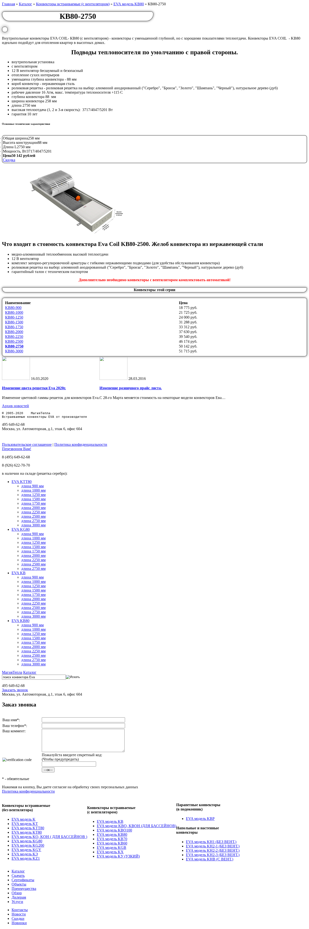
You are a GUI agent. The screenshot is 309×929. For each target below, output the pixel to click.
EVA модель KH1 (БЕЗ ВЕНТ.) (211, 842)
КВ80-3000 (14, 351)
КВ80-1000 (14, 312)
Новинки (19, 923)
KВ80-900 (13, 308)
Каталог (25, 4)
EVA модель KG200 (28, 845)
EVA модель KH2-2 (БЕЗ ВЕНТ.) (212, 850)
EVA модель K (23, 819)
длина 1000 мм (33, 490)
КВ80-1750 (14, 327)
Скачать (18, 875)
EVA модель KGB (111, 847)
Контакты (20, 910)
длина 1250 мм (33, 495)
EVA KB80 (20, 621)
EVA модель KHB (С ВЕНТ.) (209, 859)
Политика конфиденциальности (80, 444)
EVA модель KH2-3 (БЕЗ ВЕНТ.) (212, 855)
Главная (8, 4)
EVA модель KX (110, 852)
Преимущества (24, 889)
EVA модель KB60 (112, 843)
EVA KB (19, 573)
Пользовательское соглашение (27, 444)
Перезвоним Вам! (16, 449)
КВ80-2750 (14, 346)
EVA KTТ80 (22, 482)
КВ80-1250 (14, 317)
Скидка (9, 160)
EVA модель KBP (200, 819)
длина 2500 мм (33, 516)
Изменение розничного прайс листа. (130, 388)
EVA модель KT (25, 824)
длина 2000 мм (33, 508)
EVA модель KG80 (27, 841)
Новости (19, 914)
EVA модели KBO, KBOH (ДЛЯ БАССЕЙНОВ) (136, 826)
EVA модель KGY (26, 850)
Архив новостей (15, 406)
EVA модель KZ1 (26, 858)
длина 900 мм (32, 486)
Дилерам (19, 897)
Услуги (17, 902)
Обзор (17, 893)
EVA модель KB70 (112, 839)
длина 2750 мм (33, 521)
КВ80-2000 (14, 332)
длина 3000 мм (33, 525)
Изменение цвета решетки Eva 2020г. (34, 388)
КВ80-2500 (14, 341)
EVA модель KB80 (128, 4)
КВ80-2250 (14, 337)
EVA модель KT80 (27, 832)
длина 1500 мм (33, 499)
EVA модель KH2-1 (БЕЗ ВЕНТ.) (212, 846)
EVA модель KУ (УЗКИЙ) (118, 856)
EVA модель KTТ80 (28, 828)
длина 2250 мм (33, 512)
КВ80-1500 (14, 322)
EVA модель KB (110, 821)
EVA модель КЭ (25, 854)
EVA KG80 (21, 529)
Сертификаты (23, 880)
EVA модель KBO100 (114, 830)
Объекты (19, 884)
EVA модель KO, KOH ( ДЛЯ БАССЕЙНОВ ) (49, 837)
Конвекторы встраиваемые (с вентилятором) (73, 4)
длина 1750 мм (33, 503)
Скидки (18, 918)
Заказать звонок (15, 690)
